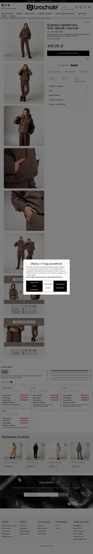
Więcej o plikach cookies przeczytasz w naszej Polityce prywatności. (44, 277)
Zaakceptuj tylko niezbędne (34, 286)
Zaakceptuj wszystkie (60, 286)
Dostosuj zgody (48, 286)
